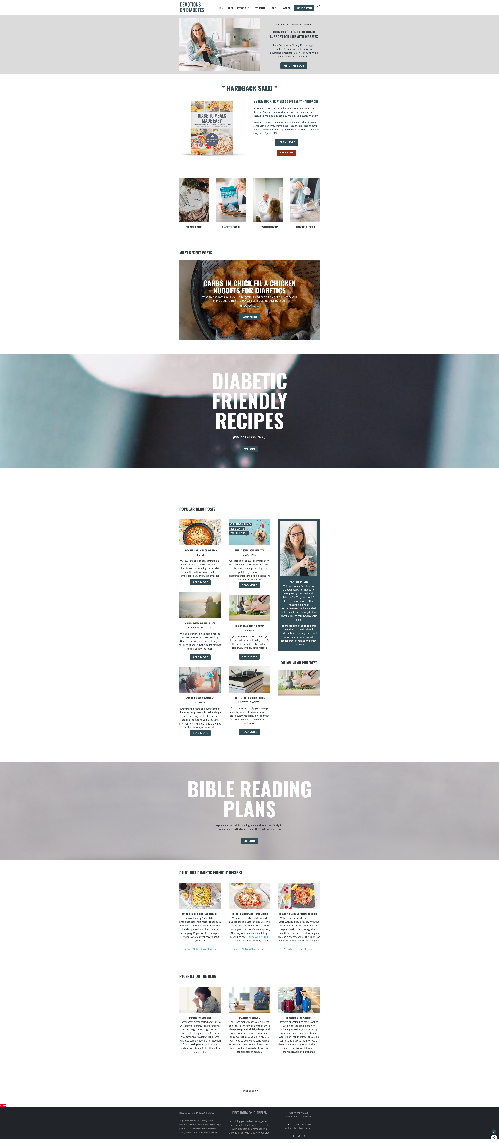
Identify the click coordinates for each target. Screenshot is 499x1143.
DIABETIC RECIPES (305, 227)
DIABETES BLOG (194, 227)
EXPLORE (249, 449)
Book (274, 8)
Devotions (306, 1124)
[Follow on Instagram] (304, 1136)
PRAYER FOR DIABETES (200, 1017)
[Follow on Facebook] (294, 1136)
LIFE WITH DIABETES (267, 227)
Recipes (309, 1128)
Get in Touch (304, 7)
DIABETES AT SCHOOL (249, 1017)
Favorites (260, 8)
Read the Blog (293, 65)
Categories (243, 8)
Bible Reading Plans (294, 1128)
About (286, 8)
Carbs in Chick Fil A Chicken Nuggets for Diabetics (249, 287)
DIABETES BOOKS (231, 227)
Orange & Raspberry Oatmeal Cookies (299, 914)
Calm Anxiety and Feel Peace (200, 623)
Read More (249, 316)
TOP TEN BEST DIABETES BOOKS (249, 698)
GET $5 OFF (286, 152)
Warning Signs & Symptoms (200, 698)
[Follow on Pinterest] (299, 1136)
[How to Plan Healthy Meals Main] (299, 694)
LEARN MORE (286, 142)
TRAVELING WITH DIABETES (298, 1017)
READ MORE (200, 582)
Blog (230, 8)
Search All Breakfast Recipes (200, 949)
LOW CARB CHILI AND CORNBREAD (200, 550)
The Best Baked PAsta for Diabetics (249, 914)
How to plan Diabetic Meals (249, 626)
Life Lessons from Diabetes (249, 550)
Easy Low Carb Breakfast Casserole (200, 914)
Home (221, 8)
